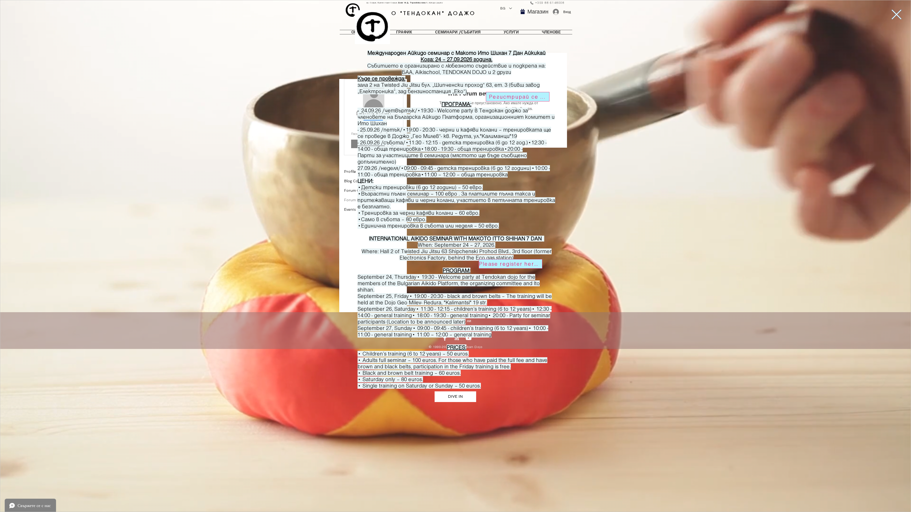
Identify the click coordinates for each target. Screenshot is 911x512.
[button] (897, 14)
